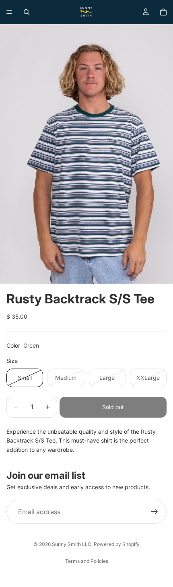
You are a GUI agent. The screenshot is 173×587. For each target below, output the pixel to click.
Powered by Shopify (117, 544)
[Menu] (9, 12)
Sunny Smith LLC (71, 544)
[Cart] (163, 12)
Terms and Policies (86, 561)
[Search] (26, 12)
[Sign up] (154, 511)
